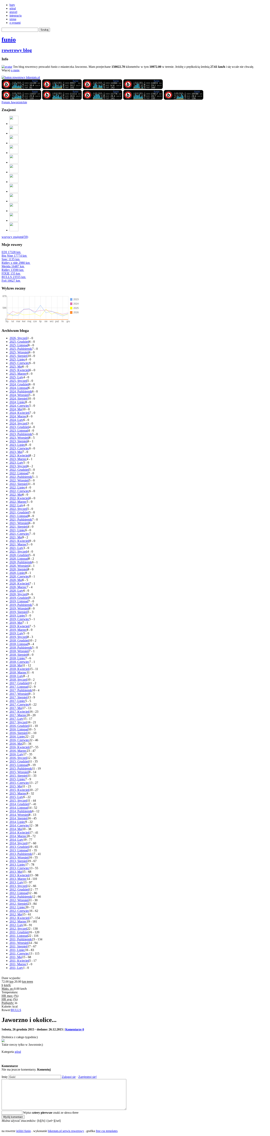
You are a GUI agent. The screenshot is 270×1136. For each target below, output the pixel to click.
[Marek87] (13, 210)
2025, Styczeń (18, 380)
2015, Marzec (18, 793)
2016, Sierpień (18, 733)
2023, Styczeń (18, 466)
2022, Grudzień (19, 469)
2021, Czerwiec (19, 533)
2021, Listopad (18, 516)
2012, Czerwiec (19, 910)
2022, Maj (15, 494)
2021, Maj (15, 537)
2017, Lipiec (17, 701)
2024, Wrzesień (19, 395)
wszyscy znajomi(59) (15, 237)
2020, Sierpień (18, 569)
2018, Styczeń (18, 679)
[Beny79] (13, 143)
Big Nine (14, 255)
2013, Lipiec (17, 864)
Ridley (12, 270)
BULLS (13, 277)
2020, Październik (20, 562)
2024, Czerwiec (19, 405)
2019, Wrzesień (19, 608)
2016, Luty (16, 754)
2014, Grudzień (19, 804)
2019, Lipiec (17, 615)
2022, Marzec (18, 501)
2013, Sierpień (18, 861)
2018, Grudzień (19, 640)
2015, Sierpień (18, 775)
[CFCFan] (13, 201)
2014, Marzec (18, 836)
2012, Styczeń (18, 928)
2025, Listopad (18, 345)
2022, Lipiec (17, 487)
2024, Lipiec (17, 402)
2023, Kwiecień (19, 455)
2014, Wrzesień (19, 814)
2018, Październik (20, 647)
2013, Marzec (18, 878)
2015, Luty (16, 797)
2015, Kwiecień (19, 790)
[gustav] (13, 230)
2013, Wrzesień (19, 857)
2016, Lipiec (17, 736)
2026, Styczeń (18, 338)
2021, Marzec (18, 544)
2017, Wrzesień (19, 693)
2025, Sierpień (18, 356)
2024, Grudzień (19, 384)
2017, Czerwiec (19, 704)
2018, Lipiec (17, 658)
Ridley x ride (16, 262)
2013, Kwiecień (19, 875)
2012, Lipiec (17, 907)
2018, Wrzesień (19, 651)
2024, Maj (15, 409)
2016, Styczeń (18, 758)
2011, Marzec (17, 964)
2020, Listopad (18, 558)
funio (9, 39)
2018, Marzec (18, 672)
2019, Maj (15, 622)
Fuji (11, 280)
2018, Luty (16, 676)
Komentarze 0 (74, 1029)
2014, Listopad (18, 807)
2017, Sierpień (18, 697)
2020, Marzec (18, 587)
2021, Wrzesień (19, 523)
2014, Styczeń (18, 843)
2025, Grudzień (19, 341)
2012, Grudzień (19, 889)
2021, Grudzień (19, 512)
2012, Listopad (18, 893)
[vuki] (13, 152)
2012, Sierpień (18, 903)
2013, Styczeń (18, 886)
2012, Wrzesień (19, 900)
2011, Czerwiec (19, 953)
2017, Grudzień (19, 683)
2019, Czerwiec (19, 619)
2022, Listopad (18, 473)
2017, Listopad (18, 686)
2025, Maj (15, 366)
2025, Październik (20, 348)
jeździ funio (23, 1131)
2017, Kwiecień (19, 711)
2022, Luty (16, 505)
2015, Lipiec (17, 779)
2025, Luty (16, 377)
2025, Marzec (18, 373)
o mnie (15, 70)
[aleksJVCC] (13, 162)
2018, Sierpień (18, 654)
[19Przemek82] (13, 191)
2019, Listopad (18, 601)
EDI (11, 252)
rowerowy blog (17, 50)
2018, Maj (15, 665)
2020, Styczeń (18, 594)
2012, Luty (16, 925)
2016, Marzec (18, 750)
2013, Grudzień (19, 846)
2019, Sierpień (18, 612)
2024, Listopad (18, 388)
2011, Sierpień (18, 946)
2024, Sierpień (18, 398)
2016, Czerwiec (19, 740)
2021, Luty (16, 548)
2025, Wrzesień (19, 352)
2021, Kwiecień (19, 541)
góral (12, 8)
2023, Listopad (18, 430)
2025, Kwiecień (19, 370)
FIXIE (11, 273)
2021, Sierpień (18, 526)
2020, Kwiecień (19, 583)
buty (12, 5)
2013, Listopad (18, 850)
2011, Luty (16, 967)
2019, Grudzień (19, 597)
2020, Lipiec (17, 573)
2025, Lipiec (17, 359)
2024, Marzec (18, 416)
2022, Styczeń (18, 508)
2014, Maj (15, 829)
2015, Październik (20, 768)
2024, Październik (20, 391)
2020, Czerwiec (19, 576)
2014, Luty (16, 839)
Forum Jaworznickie (14, 102)
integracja (15, 15)
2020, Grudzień (19, 555)
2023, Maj (15, 452)
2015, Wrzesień (19, 772)
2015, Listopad (18, 765)
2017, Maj (15, 708)
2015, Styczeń (18, 800)
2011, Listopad (18, 935)
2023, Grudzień (19, 427)
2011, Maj (15, 957)
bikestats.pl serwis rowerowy (66, 1131)
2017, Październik (20, 690)
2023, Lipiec (17, 444)
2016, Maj (15, 743)
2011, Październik (20, 939)
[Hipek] (13, 172)
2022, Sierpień (18, 484)
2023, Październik (20, 434)
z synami (15, 22)
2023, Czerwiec (19, 448)
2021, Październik (20, 519)
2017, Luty (16, 718)
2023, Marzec (18, 459)
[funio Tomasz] (21, 88)
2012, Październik (20, 896)
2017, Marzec (18, 715)
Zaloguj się (69, 1076)
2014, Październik (20, 811)
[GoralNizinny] (13, 181)
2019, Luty (16, 633)
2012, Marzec (18, 921)
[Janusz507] (13, 123)
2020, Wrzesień (19, 565)
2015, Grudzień (19, 761)
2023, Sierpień (18, 441)
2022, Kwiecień (19, 498)
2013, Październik (20, 854)
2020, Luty (16, 590)
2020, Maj (15, 580)
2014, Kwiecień (19, 832)
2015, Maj (15, 786)
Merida (13, 266)
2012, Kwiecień (19, 918)
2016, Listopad (18, 729)
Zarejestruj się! (87, 1076)
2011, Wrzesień (19, 942)
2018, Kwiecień (19, 669)
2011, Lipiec (17, 950)
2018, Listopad (18, 644)
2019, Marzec (18, 629)
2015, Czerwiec (19, 782)
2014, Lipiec (17, 822)
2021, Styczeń (18, 551)
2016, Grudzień (19, 725)
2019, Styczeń (18, 637)
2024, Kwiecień (19, 412)
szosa (12, 19)
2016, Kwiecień (19, 747)
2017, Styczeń (18, 722)
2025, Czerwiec (19, 363)
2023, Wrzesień (19, 437)
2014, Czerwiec (19, 825)
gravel (13, 12)
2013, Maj (15, 871)
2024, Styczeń (18, 423)
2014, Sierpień (18, 818)
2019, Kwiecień (19, 626)
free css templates (107, 1131)
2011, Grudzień (19, 932)
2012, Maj (15, 914)
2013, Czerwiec (19, 868)
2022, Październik (20, 476)
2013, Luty (16, 882)
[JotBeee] (13, 133)
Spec (10, 259)
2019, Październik (20, 605)
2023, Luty (16, 462)
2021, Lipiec (17, 530)
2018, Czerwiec (19, 661)
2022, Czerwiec (19, 491)
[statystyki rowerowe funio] (21, 77)
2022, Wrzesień (19, 480)
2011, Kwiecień (19, 960)
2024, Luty (16, 420)
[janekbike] (13, 220)
